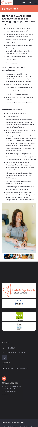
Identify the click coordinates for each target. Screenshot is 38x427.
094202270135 (10, 348)
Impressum (5, 422)
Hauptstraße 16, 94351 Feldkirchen (17, 368)
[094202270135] (4, 348)
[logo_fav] (7, 2)
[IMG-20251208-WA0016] (19, 326)
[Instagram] (4, 357)
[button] (35, 3)
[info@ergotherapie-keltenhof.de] (4, 352)
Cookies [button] (21, 422)
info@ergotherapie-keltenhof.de (15, 352)
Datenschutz (14, 422)
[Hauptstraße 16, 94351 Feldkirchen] (4, 368)
